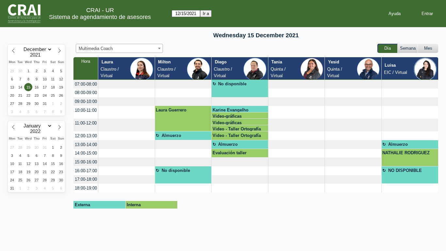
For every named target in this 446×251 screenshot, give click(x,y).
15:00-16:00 (86, 161)
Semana (408, 48)
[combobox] (119, 48)
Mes (428, 48)
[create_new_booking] (126, 84)
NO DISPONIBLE (405, 170)
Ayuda (395, 13)
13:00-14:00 (86, 144)
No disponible (232, 83)
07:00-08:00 (86, 84)
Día (387, 48)
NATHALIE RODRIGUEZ (406, 152)
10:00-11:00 (86, 110)
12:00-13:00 (86, 135)
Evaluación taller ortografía (230, 154)
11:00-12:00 (86, 123)
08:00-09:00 (86, 92)
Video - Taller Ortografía (237, 128)
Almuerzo (171, 135)
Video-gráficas (227, 116)
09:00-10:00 (86, 101)
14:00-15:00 (86, 153)
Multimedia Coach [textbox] (96, 48)
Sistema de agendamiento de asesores (100, 17)
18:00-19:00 (86, 188)
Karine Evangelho (230, 110)
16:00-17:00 (86, 170)
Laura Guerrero (171, 110)
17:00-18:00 (86, 179)
